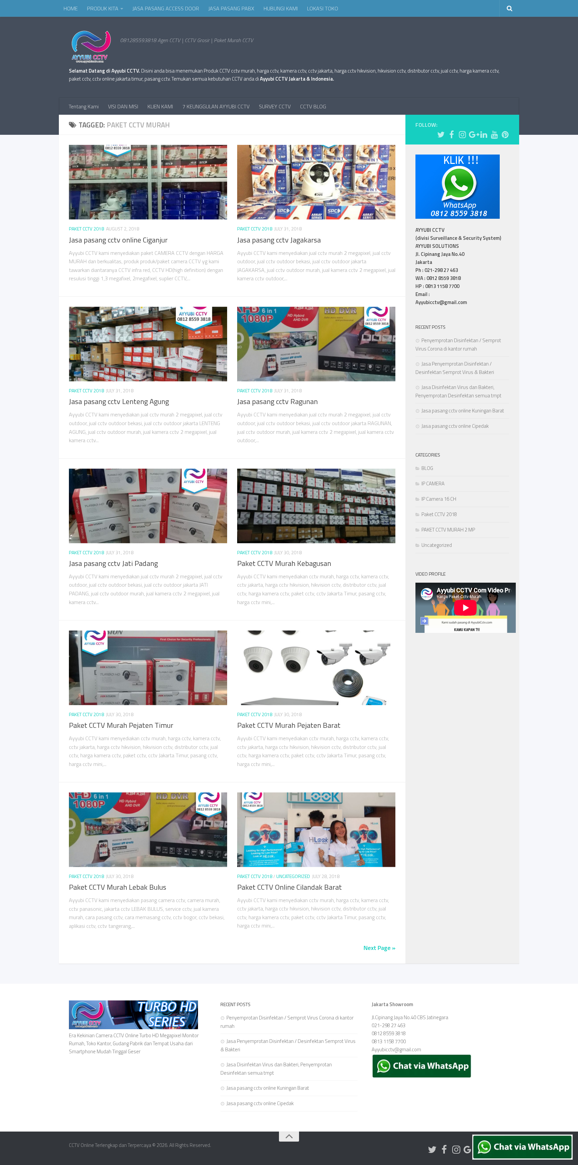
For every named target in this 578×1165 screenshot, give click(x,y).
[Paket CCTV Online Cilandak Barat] (316, 829)
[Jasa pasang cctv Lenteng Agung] (148, 344)
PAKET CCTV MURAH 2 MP (448, 529)
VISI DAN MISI (123, 106)
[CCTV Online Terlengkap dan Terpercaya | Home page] (91, 47)
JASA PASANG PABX (231, 8)
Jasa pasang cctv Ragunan (277, 401)
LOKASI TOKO (322, 8)
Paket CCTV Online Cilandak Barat (289, 887)
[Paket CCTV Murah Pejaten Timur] (148, 667)
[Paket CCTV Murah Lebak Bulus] (148, 829)
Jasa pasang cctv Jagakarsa (279, 240)
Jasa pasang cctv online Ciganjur (118, 240)
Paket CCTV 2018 (86, 228)
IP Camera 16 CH (438, 499)
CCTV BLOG (313, 106)
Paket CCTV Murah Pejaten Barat (289, 725)
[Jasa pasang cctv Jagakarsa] (316, 182)
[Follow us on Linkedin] (484, 134)
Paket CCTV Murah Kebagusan (284, 563)
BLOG (427, 468)
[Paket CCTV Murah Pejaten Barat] (316, 667)
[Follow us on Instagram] (462, 134)
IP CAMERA (433, 483)
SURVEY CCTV (275, 106)
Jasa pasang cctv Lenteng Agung (119, 401)
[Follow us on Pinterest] (505, 134)
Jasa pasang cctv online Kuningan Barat (462, 410)
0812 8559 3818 (389, 1033)
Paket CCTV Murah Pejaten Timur (121, 725)
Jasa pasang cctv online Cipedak (455, 426)
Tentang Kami (84, 106)
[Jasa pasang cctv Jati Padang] (148, 506)
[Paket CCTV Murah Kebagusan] (316, 506)
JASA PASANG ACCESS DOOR (165, 8)
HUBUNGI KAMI (281, 8)
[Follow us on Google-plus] (473, 134)
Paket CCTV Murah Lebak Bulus (117, 887)
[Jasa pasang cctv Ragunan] (316, 344)
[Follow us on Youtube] (494, 134)
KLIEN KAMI (160, 106)
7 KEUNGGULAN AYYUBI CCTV (216, 106)
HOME (71, 8)
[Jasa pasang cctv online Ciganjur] (148, 182)
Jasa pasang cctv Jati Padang (113, 563)
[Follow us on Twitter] (441, 134)
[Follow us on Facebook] (452, 134)
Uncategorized (293, 876)
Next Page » (379, 947)
